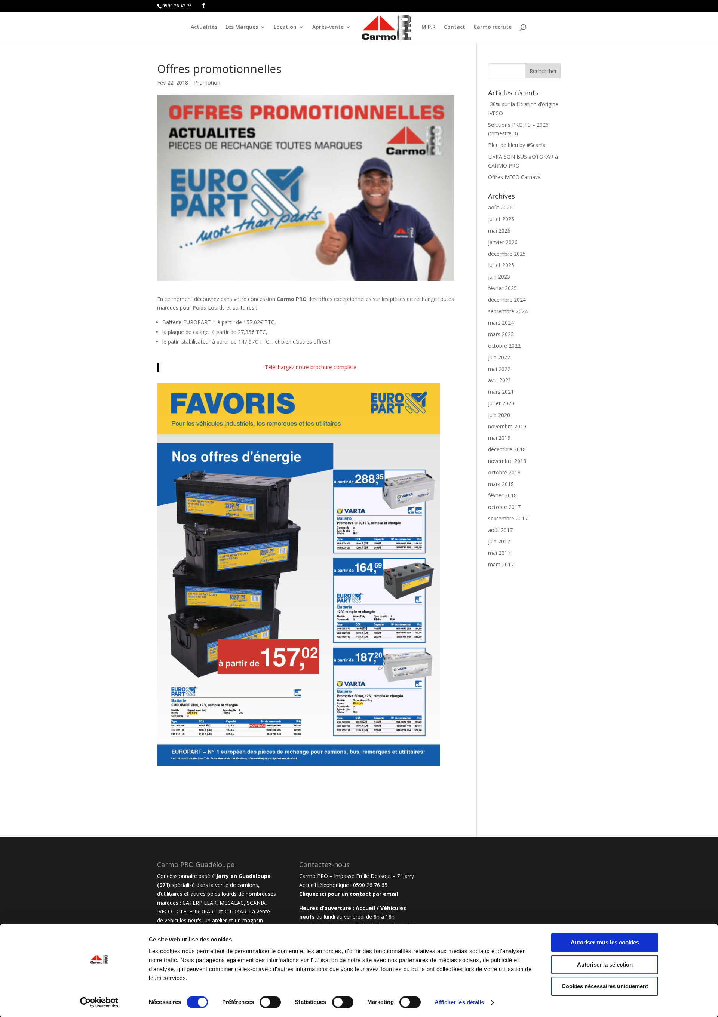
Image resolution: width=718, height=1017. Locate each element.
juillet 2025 (501, 264)
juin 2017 (499, 541)
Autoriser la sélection (605, 964)
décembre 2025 (507, 253)
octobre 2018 (504, 472)
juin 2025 (499, 276)
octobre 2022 (504, 345)
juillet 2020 (501, 403)
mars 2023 (501, 334)
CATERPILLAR (199, 902)
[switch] (270, 1002)
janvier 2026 (503, 242)
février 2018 (502, 495)
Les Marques (241, 27)
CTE (181, 911)
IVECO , (167, 911)
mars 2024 (501, 322)
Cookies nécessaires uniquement (605, 986)
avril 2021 (499, 380)
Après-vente (328, 27)
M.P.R (428, 27)
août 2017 (500, 530)
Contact (454, 27)
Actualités (204, 27)
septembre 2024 (508, 311)
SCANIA (256, 902)
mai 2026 (499, 230)
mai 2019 (499, 437)
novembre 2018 (507, 460)
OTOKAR (235, 911)
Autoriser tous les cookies (605, 942)
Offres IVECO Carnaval (515, 177)
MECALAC (232, 902)
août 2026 (500, 207)
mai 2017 (499, 552)
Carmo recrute (492, 27)
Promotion (207, 82)
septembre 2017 (508, 518)
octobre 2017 (504, 506)
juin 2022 (499, 357)
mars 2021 (501, 391)
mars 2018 (501, 484)
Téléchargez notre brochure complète (310, 367)
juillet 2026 (501, 218)
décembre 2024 (507, 299)
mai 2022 (499, 368)
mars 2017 (501, 564)
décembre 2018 (507, 449)
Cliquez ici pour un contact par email (348, 893)
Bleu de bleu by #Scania (517, 144)
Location (285, 27)
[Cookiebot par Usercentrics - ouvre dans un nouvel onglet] (99, 1002)
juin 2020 (499, 414)
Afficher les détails (459, 1002)
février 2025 (502, 288)
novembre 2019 (507, 426)
